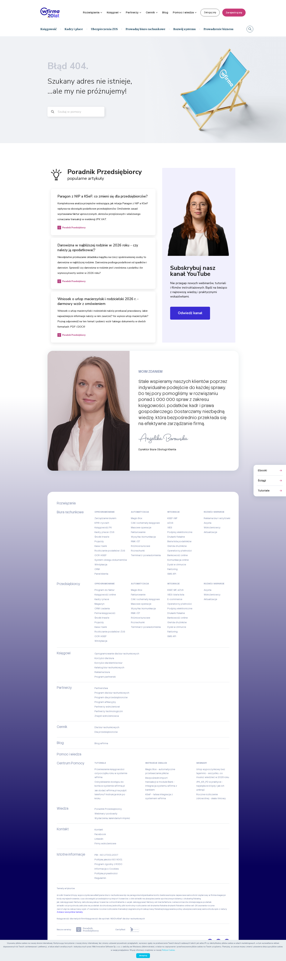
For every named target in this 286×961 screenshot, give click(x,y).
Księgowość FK (103, 527)
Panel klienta (101, 573)
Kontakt (99, 829)
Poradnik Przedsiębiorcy (108, 808)
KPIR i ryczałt (102, 522)
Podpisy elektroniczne (179, 532)
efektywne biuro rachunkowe (108, 895)
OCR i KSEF (101, 555)
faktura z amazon (172, 902)
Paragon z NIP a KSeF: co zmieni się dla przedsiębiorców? (102, 196)
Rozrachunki (138, 550)
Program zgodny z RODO (108, 864)
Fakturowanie (138, 532)
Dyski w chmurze (176, 564)
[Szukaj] (250, 29)
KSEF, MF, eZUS (175, 589)
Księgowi (113, 12)
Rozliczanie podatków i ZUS (110, 550)
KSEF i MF (172, 518)
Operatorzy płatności (179, 550)
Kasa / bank (101, 546)
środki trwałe (63, 895)
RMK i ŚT (135, 541)
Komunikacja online (178, 559)
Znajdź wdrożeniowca (107, 715)
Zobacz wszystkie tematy (70, 912)
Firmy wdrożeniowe (105, 843)
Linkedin (99, 838)
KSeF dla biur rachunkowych (131, 918)
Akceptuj (143, 955)
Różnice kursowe (140, 546)
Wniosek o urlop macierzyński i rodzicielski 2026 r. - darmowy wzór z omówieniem (98, 301)
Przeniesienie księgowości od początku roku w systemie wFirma (111, 773)
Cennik (150, 12)
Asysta (207, 522)
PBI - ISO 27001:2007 (106, 854)
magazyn (221, 895)
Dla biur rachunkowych (107, 727)
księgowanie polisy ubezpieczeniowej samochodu (188, 909)
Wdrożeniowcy (212, 527)
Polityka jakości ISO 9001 (108, 859)
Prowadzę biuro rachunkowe (145, 29)
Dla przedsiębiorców (106, 731)
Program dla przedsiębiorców (111, 697)
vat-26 (194, 905)
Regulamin (100, 878)
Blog (165, 12)
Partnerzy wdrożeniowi (107, 706)
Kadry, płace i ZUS (104, 532)
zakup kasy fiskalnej (153, 909)
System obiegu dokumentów (111, 559)
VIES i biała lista (175, 594)
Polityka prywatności (106, 873)
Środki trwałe (102, 536)
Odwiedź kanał (190, 313)
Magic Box (136, 518)
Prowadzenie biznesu (218, 29)
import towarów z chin (123, 898)
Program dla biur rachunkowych (112, 692)
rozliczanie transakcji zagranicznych (124, 909)
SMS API (171, 573)
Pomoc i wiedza (183, 12)
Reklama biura (102, 672)
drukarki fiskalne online (179, 905)
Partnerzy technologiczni (109, 711)
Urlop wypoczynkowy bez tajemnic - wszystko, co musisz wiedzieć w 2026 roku (212, 773)
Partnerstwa (101, 688)
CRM (97, 569)
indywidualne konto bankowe (154, 895)
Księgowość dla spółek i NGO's (101, 918)
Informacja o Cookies (107, 868)
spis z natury (220, 909)
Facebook (100, 834)
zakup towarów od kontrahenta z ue (111, 902)
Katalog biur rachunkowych (109, 667)
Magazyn (99, 603)
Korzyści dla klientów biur (108, 662)
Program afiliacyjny (105, 702)
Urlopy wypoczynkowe (82, 895)
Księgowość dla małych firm (71, 918)
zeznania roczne (206, 905)
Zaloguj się (210, 12)
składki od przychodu (68, 905)
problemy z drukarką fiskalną (186, 898)
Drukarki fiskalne (176, 536)
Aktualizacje (210, 532)
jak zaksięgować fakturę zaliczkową (75, 902)
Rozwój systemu (184, 29)
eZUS (170, 522)
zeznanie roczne (97, 909)
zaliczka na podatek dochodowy (95, 905)
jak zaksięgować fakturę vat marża (146, 902)
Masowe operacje (141, 527)
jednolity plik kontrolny (123, 905)
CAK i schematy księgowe (145, 522)
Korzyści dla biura (104, 658)
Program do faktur (105, 589)
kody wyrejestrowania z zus (71, 898)
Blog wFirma (101, 743)
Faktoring (172, 569)
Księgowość (48, 29)
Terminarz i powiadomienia (146, 555)
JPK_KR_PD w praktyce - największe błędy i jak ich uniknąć (210, 785)
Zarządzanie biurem (105, 518)
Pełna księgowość (105, 613)
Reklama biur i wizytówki (217, 518)
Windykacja (101, 564)
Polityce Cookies (168, 950)
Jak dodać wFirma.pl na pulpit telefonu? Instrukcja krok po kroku (110, 794)
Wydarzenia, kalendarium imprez (112, 818)
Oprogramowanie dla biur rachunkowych (117, 653)
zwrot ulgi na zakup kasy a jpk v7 (73, 909)
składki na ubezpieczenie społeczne (153, 898)
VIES (169, 527)
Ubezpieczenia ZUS (104, 29)
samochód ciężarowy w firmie (201, 895)
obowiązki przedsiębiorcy (98, 898)
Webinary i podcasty (106, 813)
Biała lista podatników (179, 541)
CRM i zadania (102, 608)
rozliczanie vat (143, 905)
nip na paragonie (131, 895)
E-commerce (174, 599)
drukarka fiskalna (159, 905)
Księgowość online (105, 594)
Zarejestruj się (234, 12)
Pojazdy (99, 541)
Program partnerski (105, 676)
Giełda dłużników (177, 546)
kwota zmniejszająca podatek (197, 902)
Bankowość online (177, 555)
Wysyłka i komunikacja (143, 536)
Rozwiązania (91, 12)
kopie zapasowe (177, 895)
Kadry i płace (74, 29)
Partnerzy (132, 12)
